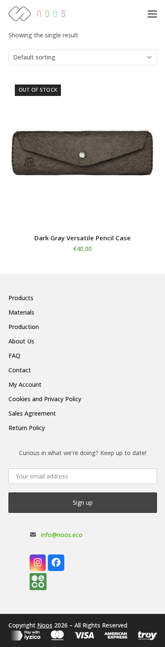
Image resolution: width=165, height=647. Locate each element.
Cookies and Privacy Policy (44, 399)
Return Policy (26, 428)
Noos (44, 625)
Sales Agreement (32, 413)
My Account (24, 384)
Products (20, 298)
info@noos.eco (61, 535)
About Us (21, 341)
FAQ (14, 356)
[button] (152, 13)
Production (23, 327)
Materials (21, 312)
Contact (19, 370)
